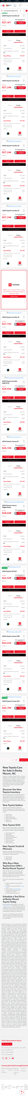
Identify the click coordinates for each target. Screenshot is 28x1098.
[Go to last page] (16, 759)
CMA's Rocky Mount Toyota (2, 1087)
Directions (23, 1070)
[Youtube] (12, 1058)
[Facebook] (3, 1058)
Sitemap (13, 1087)
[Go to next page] (13, 759)
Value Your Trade (21, 31)
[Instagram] (6, 1058)
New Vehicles (4, 1068)
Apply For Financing (16, 1069)
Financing (17, 1065)
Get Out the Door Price (15, 34)
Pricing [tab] (18, 40)
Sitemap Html (18, 1086)
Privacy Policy (6, 1086)
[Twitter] (9, 1058)
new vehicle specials (16, 888)
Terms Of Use (10, 1087)
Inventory (4, 1065)
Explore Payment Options (8, 31)
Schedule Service (10, 1069)
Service (11, 1065)
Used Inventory (3, 1071)
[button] (24, 16)
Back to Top (23, 760)
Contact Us (7, 1044)
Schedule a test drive (7, 905)
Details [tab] (10, 40)
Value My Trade (16, 1073)
